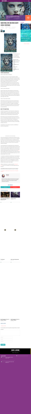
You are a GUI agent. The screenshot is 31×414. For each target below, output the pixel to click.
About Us (16, 352)
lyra (5, 170)
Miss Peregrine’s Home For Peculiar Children (5, 320)
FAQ (17, 352)
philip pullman (8, 170)
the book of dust (12, 170)
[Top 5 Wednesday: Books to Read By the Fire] (5, 195)
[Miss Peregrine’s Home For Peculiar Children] (5, 290)
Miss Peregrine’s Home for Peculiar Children (15, 320)
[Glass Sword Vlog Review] (15, 230)
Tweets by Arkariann (26, 43)
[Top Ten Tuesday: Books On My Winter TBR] (3, 362)
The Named (2, 259)
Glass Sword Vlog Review (15, 259)
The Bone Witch (13, 198)
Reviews (13, 352)
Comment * (2, 329)
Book (7, 18)
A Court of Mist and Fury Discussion (25, 31)
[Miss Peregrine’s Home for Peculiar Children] (15, 290)
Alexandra (7, 175)
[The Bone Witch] (15, 195)
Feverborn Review (24, 40)
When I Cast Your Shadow (25, 38)
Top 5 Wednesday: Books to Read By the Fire (5, 199)
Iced (18, 150)
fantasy (3, 170)
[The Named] (5, 230)
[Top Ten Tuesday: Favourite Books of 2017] (3, 358)
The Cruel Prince (24, 33)
